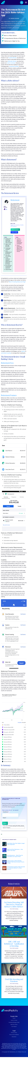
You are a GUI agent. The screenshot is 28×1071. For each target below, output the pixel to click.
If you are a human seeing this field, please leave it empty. (13, 826)
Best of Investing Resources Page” (17, 281)
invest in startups (11, 63)
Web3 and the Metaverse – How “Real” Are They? (15, 849)
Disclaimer (14, 1036)
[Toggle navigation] (26, 2)
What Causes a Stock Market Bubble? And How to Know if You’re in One (15, 862)
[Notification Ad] (1, 834)
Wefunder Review (12, 61)
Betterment (15, 200)
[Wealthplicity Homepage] (9, 1010)
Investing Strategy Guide (14, 1022)
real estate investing (6, 353)
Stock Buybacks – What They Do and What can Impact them (15, 855)
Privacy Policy (14, 1032)
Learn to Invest (14, 1020)
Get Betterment (15, 229)
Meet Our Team (14, 1024)
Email (4, 817)
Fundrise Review (12, 57)
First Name (6, 812)
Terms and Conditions (14, 1034)
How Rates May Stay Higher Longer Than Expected (16, 843)
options (23, 351)
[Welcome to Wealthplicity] (3, 2)
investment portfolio (14, 66)
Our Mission (14, 1026)
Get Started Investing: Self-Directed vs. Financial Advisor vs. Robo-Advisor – (16, 868)
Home (14, 1018)
